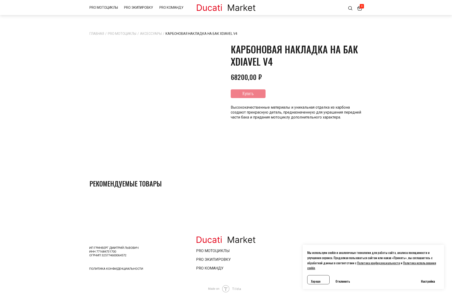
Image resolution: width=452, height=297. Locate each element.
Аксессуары (151, 34)
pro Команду (209, 268)
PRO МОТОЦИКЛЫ (103, 7)
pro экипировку (213, 259)
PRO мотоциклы (213, 251)
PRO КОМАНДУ (171, 7)
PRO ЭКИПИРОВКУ (138, 7)
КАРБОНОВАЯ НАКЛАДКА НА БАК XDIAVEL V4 (201, 34)
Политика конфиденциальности (116, 268)
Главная (96, 34)
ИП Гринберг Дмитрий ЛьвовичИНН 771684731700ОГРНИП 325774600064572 (114, 251)
